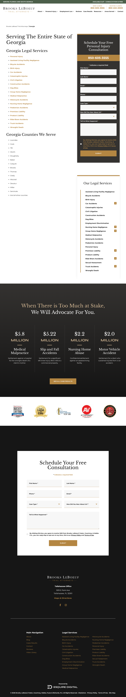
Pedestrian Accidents (19, 108)
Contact (29, 646)
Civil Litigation (16, 80)
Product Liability (17, 115)
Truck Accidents (17, 123)
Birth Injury (15, 68)
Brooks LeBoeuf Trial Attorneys (17, 26)
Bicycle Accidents (17, 64)
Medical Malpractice (18, 96)
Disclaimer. (82, 693)
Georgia (32, 26)
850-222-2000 (116, 8)
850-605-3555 (98, 8)
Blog (28, 640)
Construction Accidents (20, 84)
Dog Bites (14, 88)
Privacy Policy (103, 146)
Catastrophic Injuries (19, 76)
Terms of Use (89, 535)
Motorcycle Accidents (19, 100)
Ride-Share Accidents (19, 119)
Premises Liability (17, 112)
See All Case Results (63, 381)
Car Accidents (16, 72)
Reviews (29, 649)
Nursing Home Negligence (21, 104)
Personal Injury (16, 56)
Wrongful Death (17, 127)
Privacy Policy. (92, 693)
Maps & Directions (63, 598)
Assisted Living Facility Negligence (24, 60)
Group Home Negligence (20, 92)
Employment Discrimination (97, 223)
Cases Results (31, 643)
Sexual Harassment (93, 263)
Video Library (31, 652)
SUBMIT (98, 153)
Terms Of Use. (103, 693)
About (28, 637)
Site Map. (112, 693)
